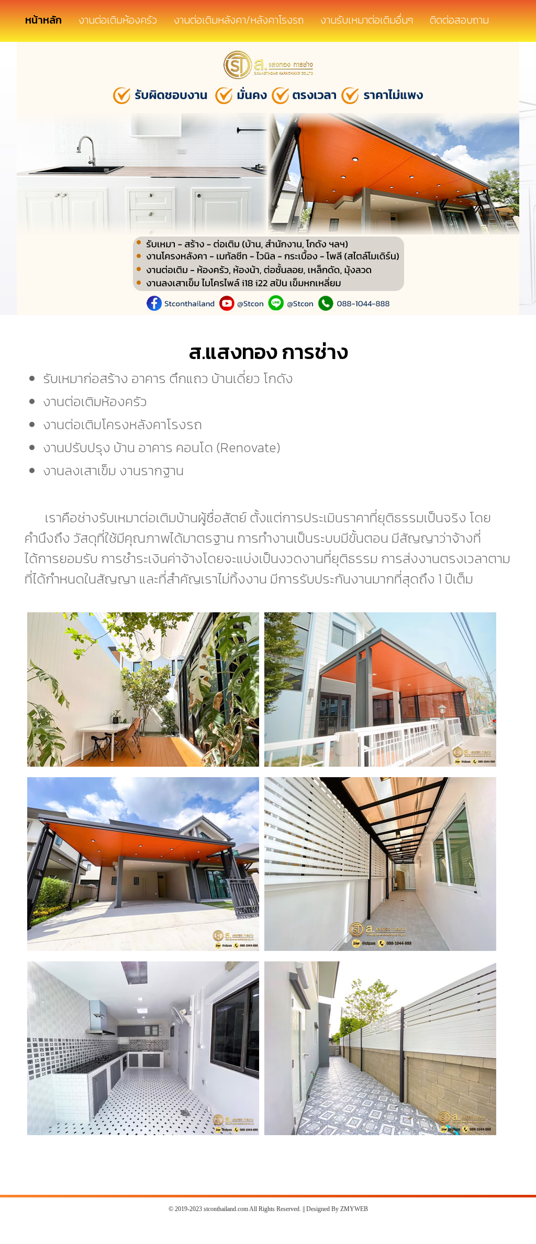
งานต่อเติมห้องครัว (118, 20)
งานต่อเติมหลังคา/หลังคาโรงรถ (239, 20)
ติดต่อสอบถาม (459, 20)
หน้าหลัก (43, 20)
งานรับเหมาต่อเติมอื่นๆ (366, 20)
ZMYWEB (354, 1209)
